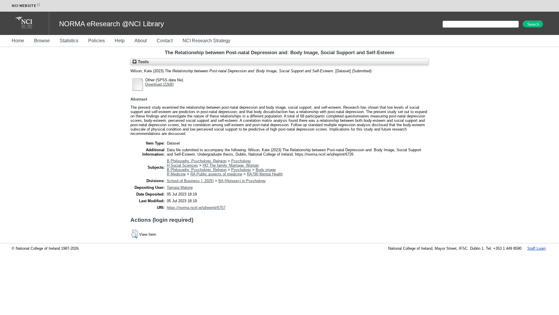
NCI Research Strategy (206, 40)
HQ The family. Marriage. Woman (231, 165)
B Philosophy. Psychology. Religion (197, 161)
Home (18, 40)
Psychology (241, 161)
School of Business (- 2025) (190, 181)
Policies (96, 40)
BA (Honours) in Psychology (242, 181)
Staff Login (536, 248)
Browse (42, 40)
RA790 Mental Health (265, 174)
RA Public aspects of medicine (216, 174)
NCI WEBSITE (24, 5)
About (141, 40)
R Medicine (176, 174)
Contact (165, 40)
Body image (266, 170)
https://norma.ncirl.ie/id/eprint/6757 (196, 207)
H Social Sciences (182, 165)
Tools (143, 61)
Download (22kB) (159, 84)
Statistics (69, 40)
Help (120, 40)
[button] (134, 234)
